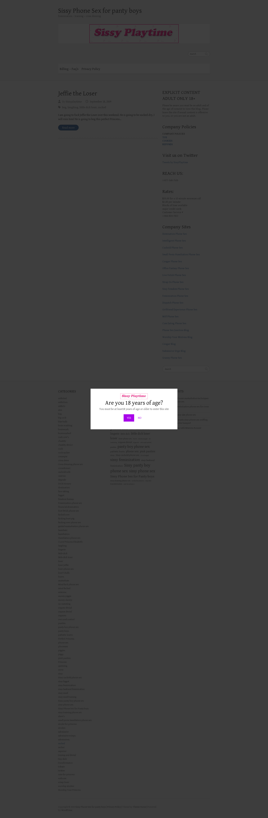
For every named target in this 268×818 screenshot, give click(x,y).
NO (139, 418)
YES (129, 418)
